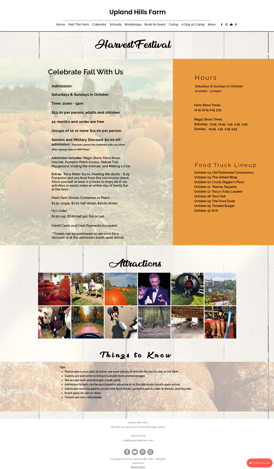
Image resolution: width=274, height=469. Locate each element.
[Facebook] (221, 24)
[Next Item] (231, 305)
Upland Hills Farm (137, 12)
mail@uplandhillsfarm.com (137, 440)
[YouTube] (231, 24)
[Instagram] (226, 24)
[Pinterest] (236, 24)
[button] (79, 24)
